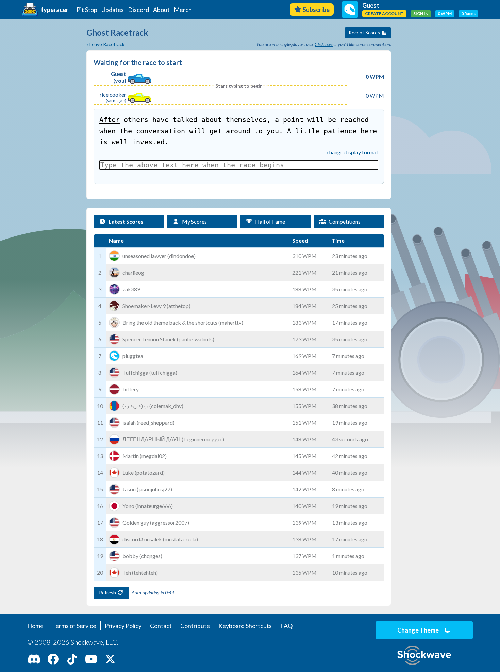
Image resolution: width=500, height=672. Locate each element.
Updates (112, 9)
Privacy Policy (123, 625)
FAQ (286, 625)
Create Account (384, 13)
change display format (352, 152)
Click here (324, 44)
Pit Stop (87, 9)
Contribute (195, 625)
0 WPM (445, 13)
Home (35, 625)
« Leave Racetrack (105, 44)
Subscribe (316, 9)
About (161, 9)
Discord (138, 9)
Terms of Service (74, 625)
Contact (161, 625)
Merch (183, 9)
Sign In (420, 13)
